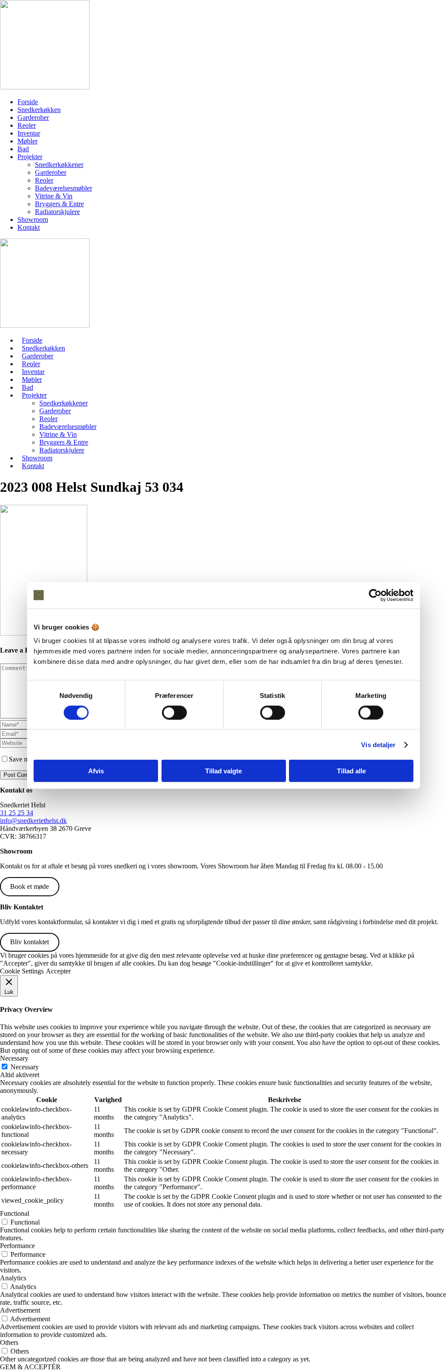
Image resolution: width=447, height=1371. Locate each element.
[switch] (174, 712)
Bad (23, 149)
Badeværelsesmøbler (63, 188)
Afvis (96, 771)
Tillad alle (351, 771)
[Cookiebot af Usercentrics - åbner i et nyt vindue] (375, 595)
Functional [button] (14, 1213)
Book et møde (29, 886)
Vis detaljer (378, 744)
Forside (27, 101)
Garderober (33, 117)
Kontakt (28, 227)
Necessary (24, 1067)
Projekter (29, 156)
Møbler (27, 141)
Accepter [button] (58, 971)
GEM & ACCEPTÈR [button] (30, 1367)
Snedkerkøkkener (59, 164)
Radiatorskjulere (57, 211)
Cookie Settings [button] (22, 971)
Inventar (28, 133)
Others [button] (9, 1342)
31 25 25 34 (16, 812)
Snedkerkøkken (39, 109)
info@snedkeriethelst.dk (33, 820)
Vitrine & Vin (53, 196)
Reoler (26, 125)
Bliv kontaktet (29, 942)
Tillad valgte (223, 771)
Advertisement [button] (20, 1310)
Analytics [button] (13, 1278)
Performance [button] (17, 1245)
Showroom (32, 219)
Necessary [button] (14, 1058)
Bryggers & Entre (59, 204)
